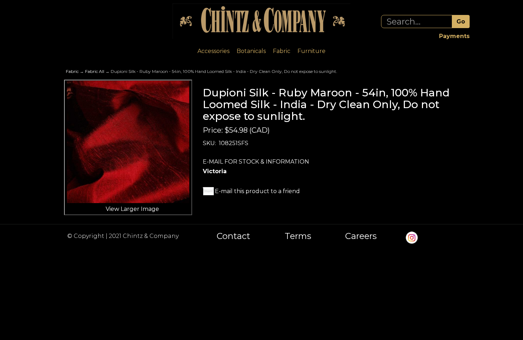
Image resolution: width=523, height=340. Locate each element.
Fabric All (94, 71)
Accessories (213, 51)
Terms (298, 236)
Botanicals (251, 51)
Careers (361, 236)
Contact (233, 236)
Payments (454, 36)
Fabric (281, 51)
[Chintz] (261, 21)
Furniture (311, 51)
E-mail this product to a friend (257, 191)
